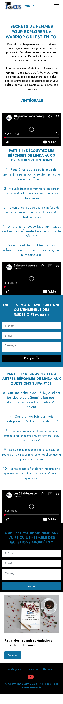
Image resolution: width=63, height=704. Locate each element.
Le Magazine (14, 669)
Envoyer (29, 358)
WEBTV (29, 6)
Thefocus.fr (49, 669)
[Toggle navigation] (56, 5)
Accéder (12, 655)
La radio (32, 669)
